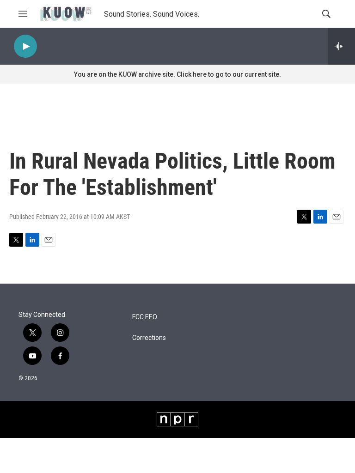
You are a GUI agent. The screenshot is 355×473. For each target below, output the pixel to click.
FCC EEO (144, 317)
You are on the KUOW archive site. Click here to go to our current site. (177, 74)
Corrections (149, 337)
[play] (25, 46)
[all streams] (341, 46)
